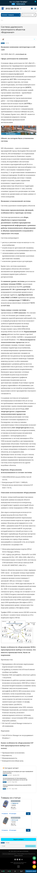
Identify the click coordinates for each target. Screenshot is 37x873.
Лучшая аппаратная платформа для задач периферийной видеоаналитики (18, 772)
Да (13, 4)
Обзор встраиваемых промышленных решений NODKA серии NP (17, 786)
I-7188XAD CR (14, 803)
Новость (5, 775)
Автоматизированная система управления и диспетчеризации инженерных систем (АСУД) (15, 779)
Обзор (4, 788)
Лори (23, 863)
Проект (2, 43)
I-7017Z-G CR (14, 820)
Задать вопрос (18, 839)
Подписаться (30, 846)
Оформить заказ (31, 871)
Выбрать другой (21, 4)
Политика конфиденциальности (9, 853)
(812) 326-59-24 (12, 9)
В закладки (13, 813)
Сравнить (5, 813)
